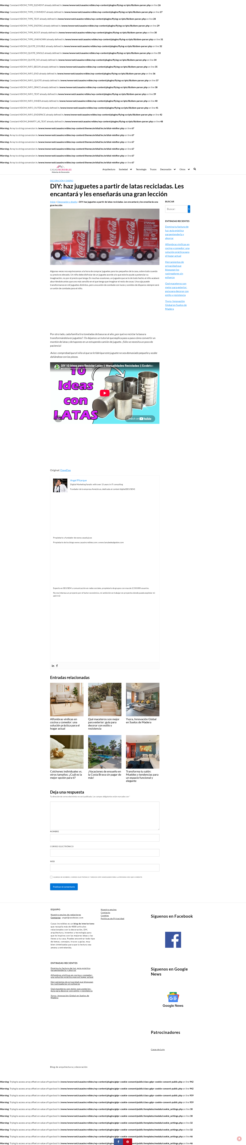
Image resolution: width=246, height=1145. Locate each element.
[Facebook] (57, 665)
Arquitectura (108, 169)
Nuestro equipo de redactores (66, 914)
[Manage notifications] (239, 1138)
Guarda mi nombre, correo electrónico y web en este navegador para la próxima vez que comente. (98, 877)
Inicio (53, 201)
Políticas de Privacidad (112, 918)
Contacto (105, 912)
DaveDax (65, 470)
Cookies (105, 915)
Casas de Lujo (158, 1049)
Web (52, 861)
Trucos (153, 169)
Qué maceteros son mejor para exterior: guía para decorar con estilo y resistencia (72, 990)
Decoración (165, 169)
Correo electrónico (62, 846)
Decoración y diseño (61, 180)
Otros (182, 169)
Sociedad (123, 169)
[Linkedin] (53, 665)
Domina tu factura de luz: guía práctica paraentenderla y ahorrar (70, 969)
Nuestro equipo (109, 909)
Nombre (54, 831)
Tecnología (141, 169)
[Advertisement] (104, 311)
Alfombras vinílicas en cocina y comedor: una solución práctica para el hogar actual (72, 976)
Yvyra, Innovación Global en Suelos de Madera (176, 305)
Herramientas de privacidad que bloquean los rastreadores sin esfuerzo (174, 269)
